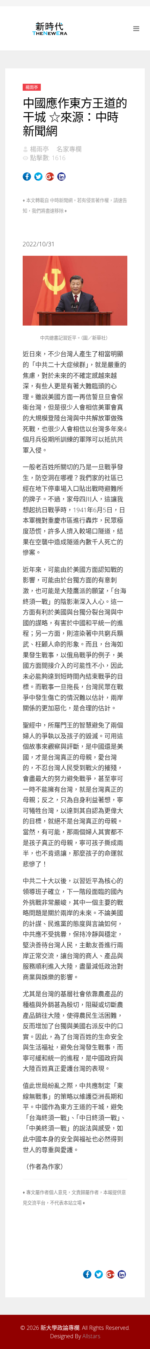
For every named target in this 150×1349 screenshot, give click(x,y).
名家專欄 (69, 149)
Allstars (91, 1336)
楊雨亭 (31, 87)
